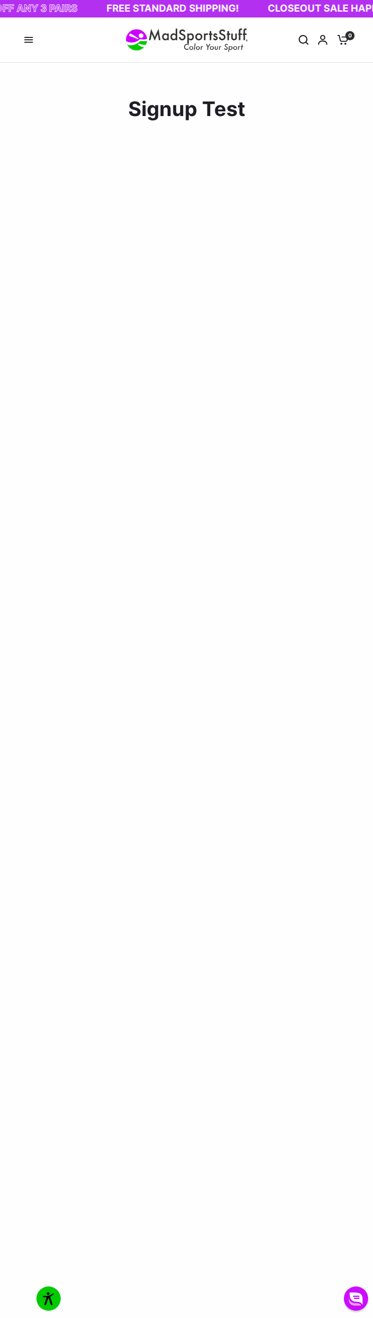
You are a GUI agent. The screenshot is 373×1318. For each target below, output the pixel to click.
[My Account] (322, 40)
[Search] (303, 40)
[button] (356, 1298)
